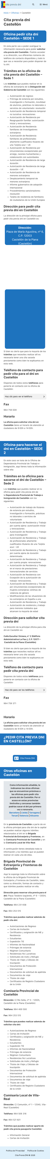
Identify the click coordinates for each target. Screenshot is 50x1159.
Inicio (6, 13)
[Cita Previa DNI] (11, 4)
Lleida (24, 812)
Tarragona (34, 812)
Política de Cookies (35, 1151)
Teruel (14, 815)
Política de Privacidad (15, 1151)
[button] (25, 758)
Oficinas (15, 13)
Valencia (24, 815)
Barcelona (14, 812)
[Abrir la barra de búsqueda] (33, 4)
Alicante (34, 815)
